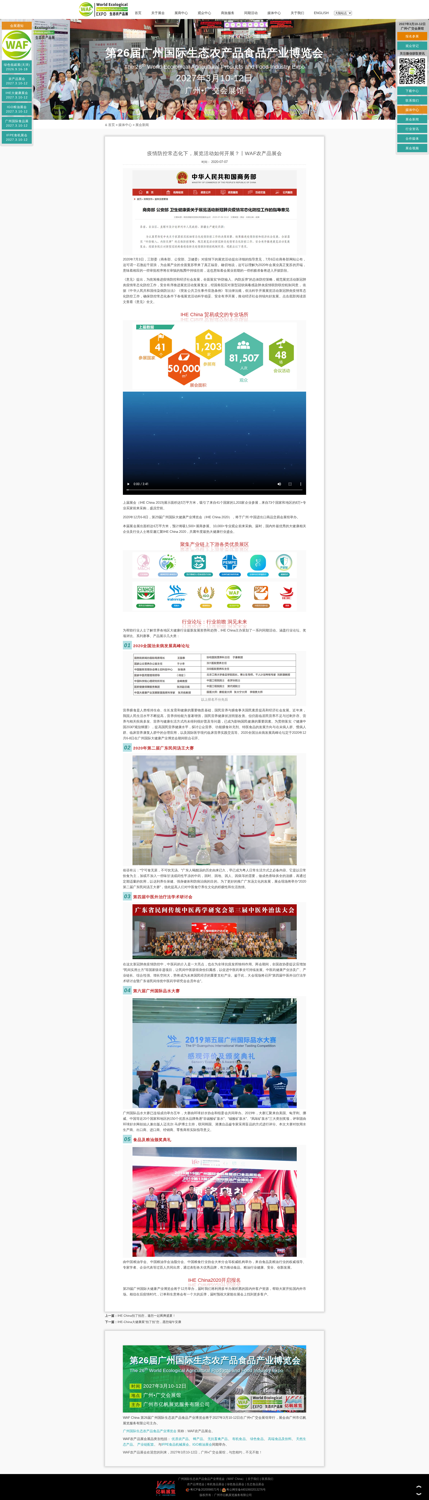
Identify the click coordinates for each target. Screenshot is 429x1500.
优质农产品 (180, 1439)
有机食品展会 (215, 1484)
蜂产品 (198, 1439)
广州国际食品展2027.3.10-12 (17, 123)
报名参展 (412, 36)
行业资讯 (412, 129)
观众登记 (412, 46)
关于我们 (297, 13)
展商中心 (181, 13)
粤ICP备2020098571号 (204, 1489)
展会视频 (412, 148)
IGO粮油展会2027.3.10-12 (17, 109)
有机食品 (239, 1439)
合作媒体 (412, 138)
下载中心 (412, 91)
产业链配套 (145, 1444)
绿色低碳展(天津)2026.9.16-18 (17, 67)
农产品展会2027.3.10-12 (17, 81)
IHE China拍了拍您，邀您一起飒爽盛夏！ (147, 1315)
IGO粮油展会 (202, 1444)
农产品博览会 (195, 1484)
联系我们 (267, 1479)
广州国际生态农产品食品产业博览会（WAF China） (211, 1479)
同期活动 (251, 13)
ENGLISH (321, 13)
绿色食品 (257, 1439)
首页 (138, 13)
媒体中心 (274, 13)
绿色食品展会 (235, 1484)
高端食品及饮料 (280, 1439)
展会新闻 (142, 125)
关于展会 (158, 13)
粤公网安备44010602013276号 (246, 1489)
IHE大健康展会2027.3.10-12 (17, 95)
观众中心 (204, 13)
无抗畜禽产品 (218, 1439)
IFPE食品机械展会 (175, 1444)
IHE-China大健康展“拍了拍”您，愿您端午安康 (149, 1322)
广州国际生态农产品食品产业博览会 (150, 1431)
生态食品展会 (255, 1484)
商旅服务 (227, 13)
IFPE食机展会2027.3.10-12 (17, 137)
